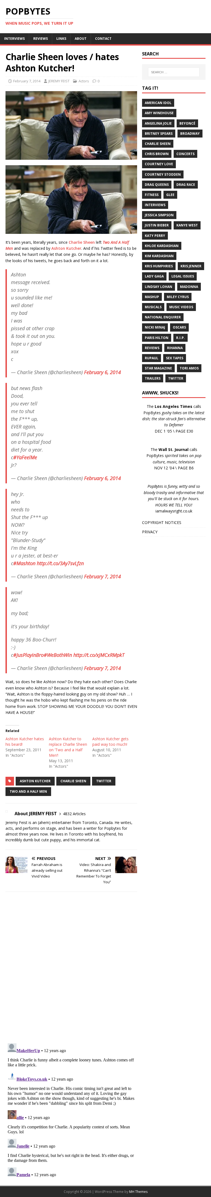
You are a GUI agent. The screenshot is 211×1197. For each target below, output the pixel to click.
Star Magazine (158, 368)
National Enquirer (163, 317)
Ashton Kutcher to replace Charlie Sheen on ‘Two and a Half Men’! (68, 747)
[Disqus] (71, 967)
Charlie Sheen (82, 242)
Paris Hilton (156, 337)
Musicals (153, 307)
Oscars (179, 327)
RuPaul (151, 358)
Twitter (103, 781)
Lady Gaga (154, 276)
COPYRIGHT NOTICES (161, 522)
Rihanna (175, 348)
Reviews (152, 348)
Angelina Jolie (158, 123)
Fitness (152, 194)
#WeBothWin (58, 655)
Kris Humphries (159, 266)
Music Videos (181, 307)
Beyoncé (187, 123)
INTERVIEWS (14, 38)
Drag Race (185, 184)
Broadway (190, 133)
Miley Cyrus (178, 297)
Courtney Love (159, 164)
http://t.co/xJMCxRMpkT (98, 655)
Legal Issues (182, 276)
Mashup (152, 297)
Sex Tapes (174, 358)
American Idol (158, 102)
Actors (84, 81)
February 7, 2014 (26, 81)
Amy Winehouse (159, 113)
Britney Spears (159, 133)
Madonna (189, 286)
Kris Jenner (191, 266)
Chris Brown (157, 154)
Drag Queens (157, 184)
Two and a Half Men (28, 791)
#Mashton (24, 563)
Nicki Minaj (155, 327)
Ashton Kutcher (66, 248)
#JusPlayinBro (28, 655)
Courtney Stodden (163, 174)
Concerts (185, 154)
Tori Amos (189, 368)
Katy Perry (155, 235)
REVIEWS (40, 38)
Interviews (155, 205)
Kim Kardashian (159, 256)
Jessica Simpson (159, 215)
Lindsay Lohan (158, 286)
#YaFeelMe (25, 457)
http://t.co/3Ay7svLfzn (60, 563)
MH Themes (138, 1191)
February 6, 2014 (102, 372)
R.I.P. (180, 337)
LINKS (61, 38)
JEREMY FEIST (59, 81)
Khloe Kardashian (162, 245)
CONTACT (103, 38)
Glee (170, 194)
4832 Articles (74, 813)
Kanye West (187, 225)
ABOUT (81, 38)
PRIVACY (149, 531)
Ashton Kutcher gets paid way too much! (110, 741)
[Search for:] (173, 72)
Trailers (152, 378)
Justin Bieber (157, 225)
